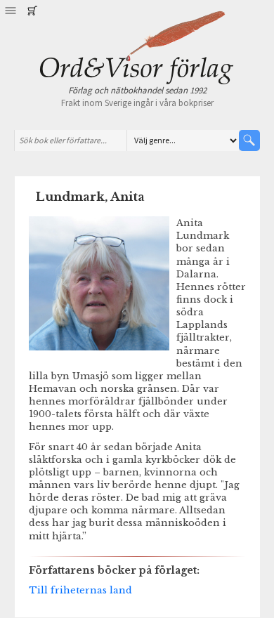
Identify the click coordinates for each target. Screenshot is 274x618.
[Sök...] (249, 140)
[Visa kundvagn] (31, 10)
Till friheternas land (80, 590)
